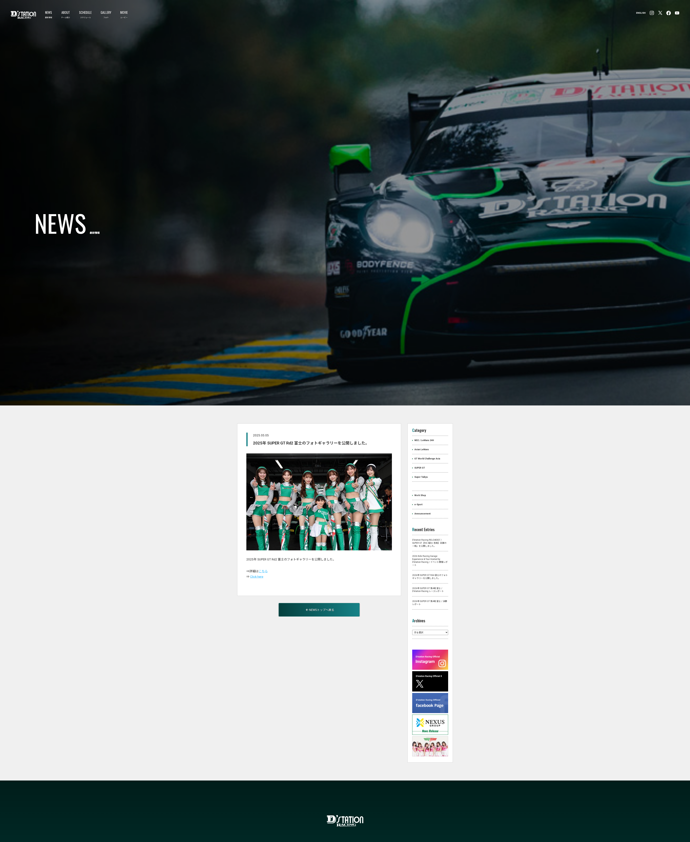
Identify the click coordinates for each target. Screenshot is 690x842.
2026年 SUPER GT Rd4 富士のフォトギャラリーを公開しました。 (430, 592)
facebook (652, 13)
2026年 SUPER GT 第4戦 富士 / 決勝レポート (429, 618)
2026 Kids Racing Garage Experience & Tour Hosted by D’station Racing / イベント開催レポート (430, 576)
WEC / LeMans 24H (424, 456)
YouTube (677, 13)
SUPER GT (419, 483)
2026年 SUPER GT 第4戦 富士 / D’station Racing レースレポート (428, 605)
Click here (256, 592)
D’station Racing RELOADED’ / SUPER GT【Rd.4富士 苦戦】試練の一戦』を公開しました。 (429, 558)
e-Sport (418, 520)
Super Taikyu (421, 492)
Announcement (422, 529)
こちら (263, 586)
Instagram (668, 13)
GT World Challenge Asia (427, 474)
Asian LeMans (421, 465)
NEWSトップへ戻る (321, 625)
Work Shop (420, 511)
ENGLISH (641, 13)
